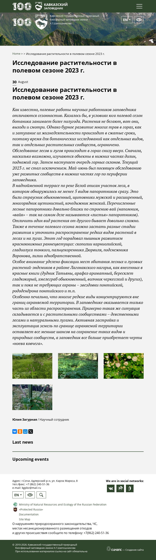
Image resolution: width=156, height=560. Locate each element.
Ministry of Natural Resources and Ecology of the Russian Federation (63, 504)
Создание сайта (134, 549)
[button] (32, 366)
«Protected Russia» (31, 509)
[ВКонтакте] (14, 431)
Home (16, 53)
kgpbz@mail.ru (31, 488)
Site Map (24, 519)
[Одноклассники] (20, 431)
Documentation (29, 514)
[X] (30, 431)
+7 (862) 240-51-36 (37, 484)
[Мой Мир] (25, 431)
